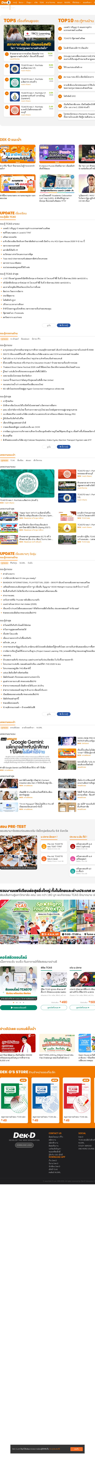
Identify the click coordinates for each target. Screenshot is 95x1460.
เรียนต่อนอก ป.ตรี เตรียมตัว (32, 542)
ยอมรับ (76, 1449)
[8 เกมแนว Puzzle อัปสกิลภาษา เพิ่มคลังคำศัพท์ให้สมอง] (57, 154)
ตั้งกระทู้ (64, 325)
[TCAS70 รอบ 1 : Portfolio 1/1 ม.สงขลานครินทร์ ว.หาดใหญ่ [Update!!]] (15, 96)
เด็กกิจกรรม (38, 460)
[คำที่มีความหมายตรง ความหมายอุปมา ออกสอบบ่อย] (18, 183)
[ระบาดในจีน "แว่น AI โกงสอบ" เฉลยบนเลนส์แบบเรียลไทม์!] (67, 765)
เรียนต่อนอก (25, 339)
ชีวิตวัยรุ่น (76, 2)
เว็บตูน (28, 2)
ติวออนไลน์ (5, 7)
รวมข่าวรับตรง (26, 71)
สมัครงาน (52, 1140)
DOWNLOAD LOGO (24, 1145)
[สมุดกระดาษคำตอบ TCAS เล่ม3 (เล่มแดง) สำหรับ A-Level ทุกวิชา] (77, 1096)
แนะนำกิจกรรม (15, 59)
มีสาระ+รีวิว (36, 339)
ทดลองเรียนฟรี (19, 1008)
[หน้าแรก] (6, 2)
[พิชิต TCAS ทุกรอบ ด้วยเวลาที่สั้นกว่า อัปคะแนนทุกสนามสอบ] (54, 979)
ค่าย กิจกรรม (50, 2)
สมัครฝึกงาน (53, 1143)
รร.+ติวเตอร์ (14, 339)
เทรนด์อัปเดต (15, 728)
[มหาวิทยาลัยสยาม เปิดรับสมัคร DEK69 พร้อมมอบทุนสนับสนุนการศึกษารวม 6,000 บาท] (18, 1043)
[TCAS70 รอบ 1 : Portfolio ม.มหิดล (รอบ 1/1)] (15, 69)
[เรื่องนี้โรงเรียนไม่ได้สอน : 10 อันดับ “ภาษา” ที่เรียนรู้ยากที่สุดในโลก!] (67, 753)
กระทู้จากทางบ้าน (9, 557)
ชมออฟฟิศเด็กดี (54, 1152)
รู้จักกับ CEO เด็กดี (56, 1155)
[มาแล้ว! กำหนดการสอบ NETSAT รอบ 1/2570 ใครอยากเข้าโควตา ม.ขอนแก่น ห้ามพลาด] (67, 516)
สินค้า (13, 7)
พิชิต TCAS (46, 968)
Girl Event (85, 743)
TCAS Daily (86, 518)
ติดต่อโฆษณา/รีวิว (56, 1137)
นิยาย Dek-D (53, 1163)
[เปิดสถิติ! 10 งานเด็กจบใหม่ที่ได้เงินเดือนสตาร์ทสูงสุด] (9, 795)
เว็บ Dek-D (53, 1160)
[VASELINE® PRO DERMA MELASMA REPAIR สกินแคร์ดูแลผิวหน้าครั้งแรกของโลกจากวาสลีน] (67, 741)
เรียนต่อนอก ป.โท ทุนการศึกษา (34, 518)
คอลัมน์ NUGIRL (55, 1172)
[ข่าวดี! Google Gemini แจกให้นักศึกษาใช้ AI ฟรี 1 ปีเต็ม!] (27, 751)
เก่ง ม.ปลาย (76, 968)
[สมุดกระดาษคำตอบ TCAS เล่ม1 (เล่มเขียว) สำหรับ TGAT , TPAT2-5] (14, 1096)
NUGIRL (67, 2)
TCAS (42, 2)
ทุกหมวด (4, 339)
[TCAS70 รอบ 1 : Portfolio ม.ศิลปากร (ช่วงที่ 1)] (15, 83)
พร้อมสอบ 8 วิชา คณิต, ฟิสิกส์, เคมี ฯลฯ (53, 995)
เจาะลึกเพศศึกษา (28, 728)
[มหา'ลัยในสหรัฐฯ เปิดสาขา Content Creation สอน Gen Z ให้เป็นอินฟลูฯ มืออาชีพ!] (9, 783)
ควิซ (35, 2)
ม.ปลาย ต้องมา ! (49, 837)
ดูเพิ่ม (49, 325)
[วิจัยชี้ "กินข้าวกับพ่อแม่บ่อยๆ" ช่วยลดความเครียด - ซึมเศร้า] (67, 795)
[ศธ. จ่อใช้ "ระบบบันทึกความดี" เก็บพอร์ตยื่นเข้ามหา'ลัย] (67, 807)
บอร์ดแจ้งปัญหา (55, 1149)
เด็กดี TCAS (53, 1169)
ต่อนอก (59, 2)
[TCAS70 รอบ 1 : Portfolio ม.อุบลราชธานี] (67, 528)
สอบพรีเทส (87, 2)
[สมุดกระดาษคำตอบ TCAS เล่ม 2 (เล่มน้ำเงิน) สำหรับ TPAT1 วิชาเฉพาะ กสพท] (45, 1096)
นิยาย (21, 2)
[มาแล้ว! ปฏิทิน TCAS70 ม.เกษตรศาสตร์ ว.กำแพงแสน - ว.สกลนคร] (67, 540)
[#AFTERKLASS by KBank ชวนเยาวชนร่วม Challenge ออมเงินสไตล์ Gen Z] (57, 1043)
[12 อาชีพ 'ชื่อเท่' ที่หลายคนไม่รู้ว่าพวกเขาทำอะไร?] (18, 154)
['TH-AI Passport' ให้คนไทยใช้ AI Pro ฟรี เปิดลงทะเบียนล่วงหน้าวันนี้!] (9, 807)
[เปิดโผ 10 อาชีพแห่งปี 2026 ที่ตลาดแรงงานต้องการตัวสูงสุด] (67, 783)
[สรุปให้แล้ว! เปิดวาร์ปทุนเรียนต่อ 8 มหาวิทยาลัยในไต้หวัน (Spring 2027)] (9, 528)
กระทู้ (15, 2)
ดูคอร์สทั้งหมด (53, 1008)
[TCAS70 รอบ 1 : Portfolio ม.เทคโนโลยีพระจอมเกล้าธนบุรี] (15, 110)
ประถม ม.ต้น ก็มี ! (78, 837)
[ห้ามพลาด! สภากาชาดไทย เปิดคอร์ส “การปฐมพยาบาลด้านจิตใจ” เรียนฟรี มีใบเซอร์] (29, 38)
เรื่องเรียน (20, 460)
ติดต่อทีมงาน (54, 1146)
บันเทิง (30, 563)
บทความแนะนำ (7, 722)
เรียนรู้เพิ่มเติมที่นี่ (54, 1449)
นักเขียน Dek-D (54, 1166)
